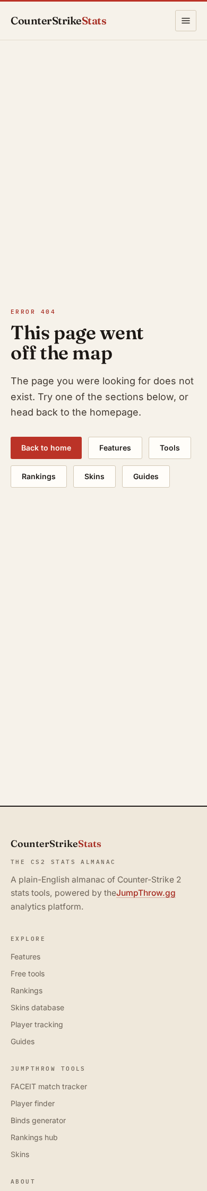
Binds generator (38, 1120)
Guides (146, 476)
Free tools (28, 973)
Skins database (37, 1007)
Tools (170, 447)
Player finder (33, 1103)
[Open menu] (185, 20)
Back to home (46, 447)
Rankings (39, 476)
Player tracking (37, 1024)
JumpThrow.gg (146, 893)
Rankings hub (34, 1137)
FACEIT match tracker (49, 1086)
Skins (94, 476)
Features (115, 447)
